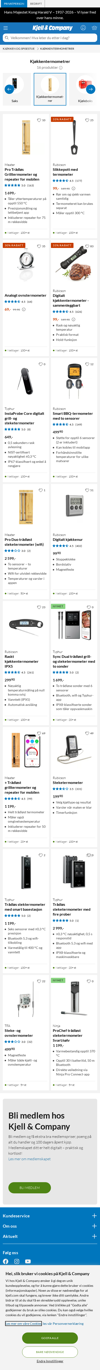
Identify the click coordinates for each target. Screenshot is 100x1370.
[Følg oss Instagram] (17, 1261)
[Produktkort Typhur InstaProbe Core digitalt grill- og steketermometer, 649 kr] (26, 381)
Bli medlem (30, 1188)
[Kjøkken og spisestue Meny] (38, 49)
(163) (30, 185)
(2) (29, 551)
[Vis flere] (90, 89)
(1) (77, 920)
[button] (60, 67)
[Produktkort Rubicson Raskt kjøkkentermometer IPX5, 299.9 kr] (26, 624)
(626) (78, 311)
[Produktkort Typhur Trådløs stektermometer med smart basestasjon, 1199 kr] (26, 872)
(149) (78, 424)
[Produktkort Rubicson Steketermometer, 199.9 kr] (74, 750)
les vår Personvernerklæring (63, 1323)
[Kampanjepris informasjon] (73, 188)
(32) (29, 1042)
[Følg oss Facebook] (5, 1261)
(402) (78, 546)
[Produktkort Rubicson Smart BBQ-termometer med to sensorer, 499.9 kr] (74, 381)
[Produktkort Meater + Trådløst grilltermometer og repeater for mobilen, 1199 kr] (26, 750)
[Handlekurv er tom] (94, 27)
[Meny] (5, 28)
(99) (29, 798)
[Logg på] (83, 27)
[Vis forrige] (9, 89)
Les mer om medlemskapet (29, 1159)
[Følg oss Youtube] (28, 1261)
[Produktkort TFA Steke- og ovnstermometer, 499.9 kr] (26, 998)
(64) (29, 301)
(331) (78, 789)
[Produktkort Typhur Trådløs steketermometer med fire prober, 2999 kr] (74, 872)
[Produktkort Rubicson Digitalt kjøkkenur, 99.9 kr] (74, 507)
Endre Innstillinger (50, 1361)
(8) (29, 429)
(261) (30, 672)
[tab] (14, 3)
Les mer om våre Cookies (23, 1323)
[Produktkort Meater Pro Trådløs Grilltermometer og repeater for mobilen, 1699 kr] (26, 137)
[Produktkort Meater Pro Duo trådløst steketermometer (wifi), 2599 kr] (26, 507)
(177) (78, 180)
